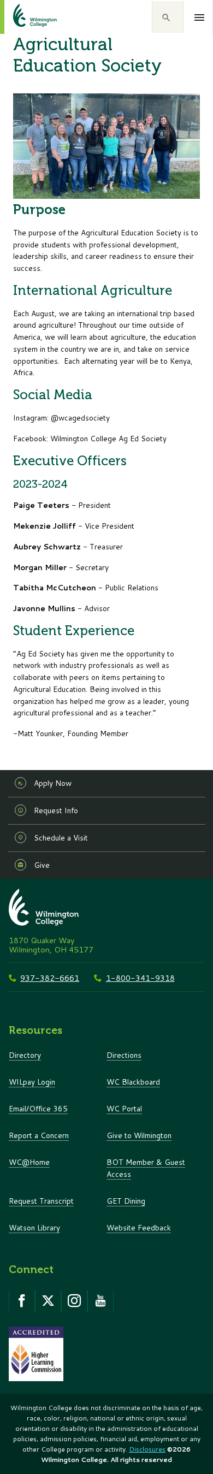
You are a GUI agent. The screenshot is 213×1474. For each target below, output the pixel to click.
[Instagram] (74, 1301)
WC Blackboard (133, 1081)
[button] (168, 17)
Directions (123, 1055)
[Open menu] (199, 17)
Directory (25, 1055)
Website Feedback (138, 1227)
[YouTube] (100, 1301)
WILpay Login (32, 1081)
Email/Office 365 (38, 1108)
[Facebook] (22, 1301)
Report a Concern (39, 1135)
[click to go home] (22, 17)
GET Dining (125, 1200)
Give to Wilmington (138, 1135)
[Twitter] (48, 1301)
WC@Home (29, 1162)
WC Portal (124, 1108)
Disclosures (147, 1449)
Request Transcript (41, 1200)
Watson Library (34, 1227)
